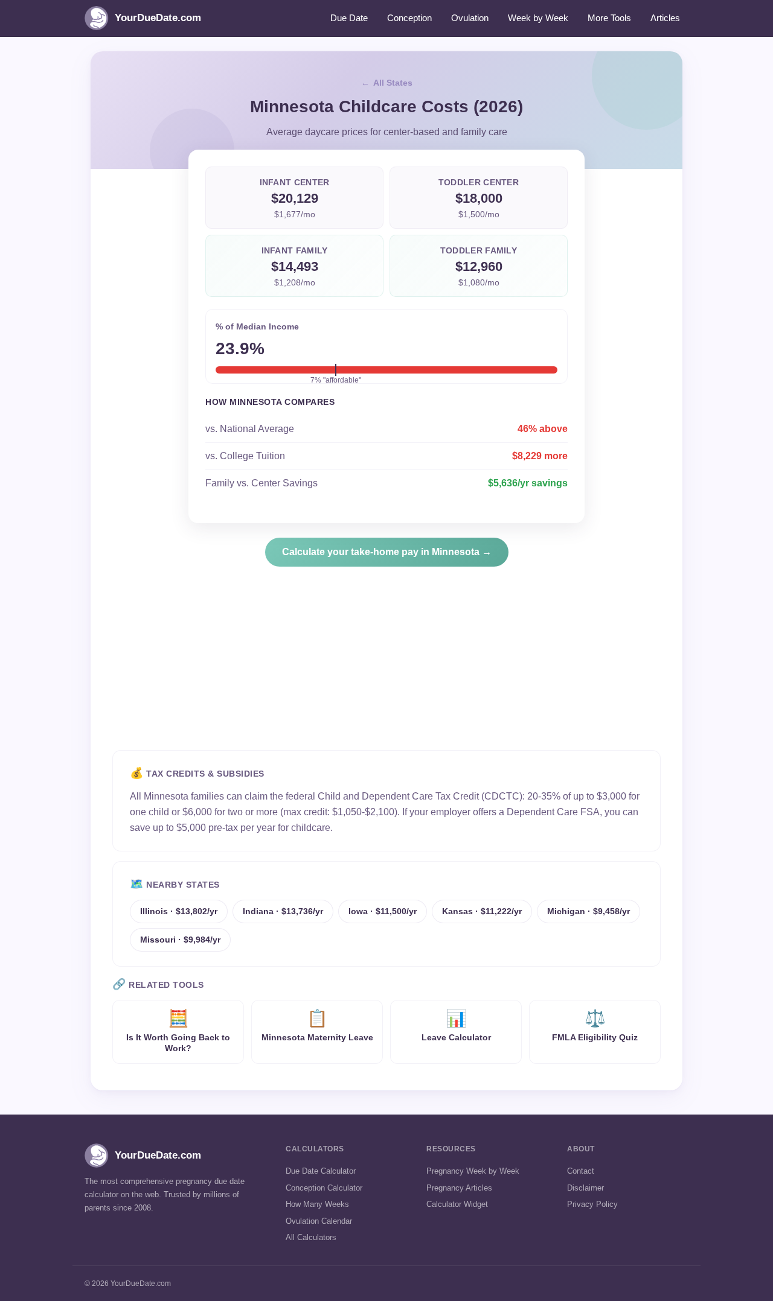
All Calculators (311, 1237)
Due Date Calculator (321, 1170)
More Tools (609, 18)
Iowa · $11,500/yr (382, 911)
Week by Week (538, 18)
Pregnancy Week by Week (472, 1170)
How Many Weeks (317, 1204)
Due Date (349, 18)
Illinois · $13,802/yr (178, 911)
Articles (665, 18)
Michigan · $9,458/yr (588, 911)
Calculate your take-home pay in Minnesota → (387, 552)
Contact (580, 1170)
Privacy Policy (592, 1204)
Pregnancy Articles (459, 1187)
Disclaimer (585, 1187)
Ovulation (470, 18)
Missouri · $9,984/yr (180, 939)
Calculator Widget (457, 1204)
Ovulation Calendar (319, 1221)
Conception (409, 18)
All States (392, 82)
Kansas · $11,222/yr (482, 911)
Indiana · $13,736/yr (283, 911)
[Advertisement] (386, 665)
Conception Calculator (324, 1187)
